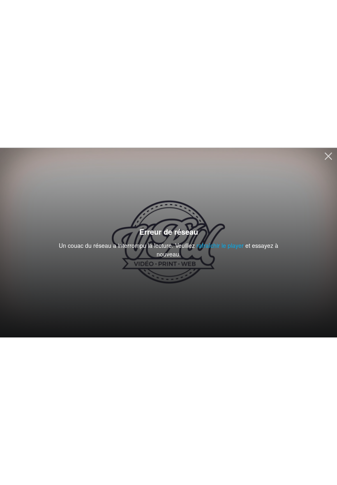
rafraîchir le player (220, 245)
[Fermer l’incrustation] (328, 157)
